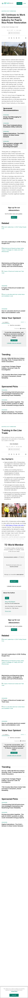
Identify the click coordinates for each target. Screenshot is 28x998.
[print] (25, 38)
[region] (14, 325)
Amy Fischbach (14, 444)
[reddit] (16, 38)
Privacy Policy (14, 991)
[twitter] (14, 38)
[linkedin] (11, 38)
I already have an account (14, 343)
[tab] (6, 322)
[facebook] (9, 38)
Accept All (14, 995)
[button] (3, 3)
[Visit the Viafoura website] (23, 328)
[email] (19, 38)
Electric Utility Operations (9, 11)
